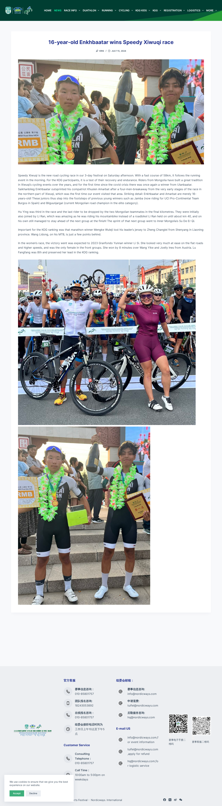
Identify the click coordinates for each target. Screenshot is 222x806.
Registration (173, 10)
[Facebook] (164, 799)
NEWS (57, 10)
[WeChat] (180, 799)
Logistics (193, 10)
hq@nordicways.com (141, 717)
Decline (33, 793)
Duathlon (89, 10)
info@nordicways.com (142, 694)
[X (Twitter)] (170, 799)
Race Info (70, 10)
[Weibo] (175, 799)
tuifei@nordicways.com (142, 705)
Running (107, 10)
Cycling (124, 10)
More (210, 10)
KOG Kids (141, 10)
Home (48, 10)
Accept (17, 793)
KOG (155, 10)
